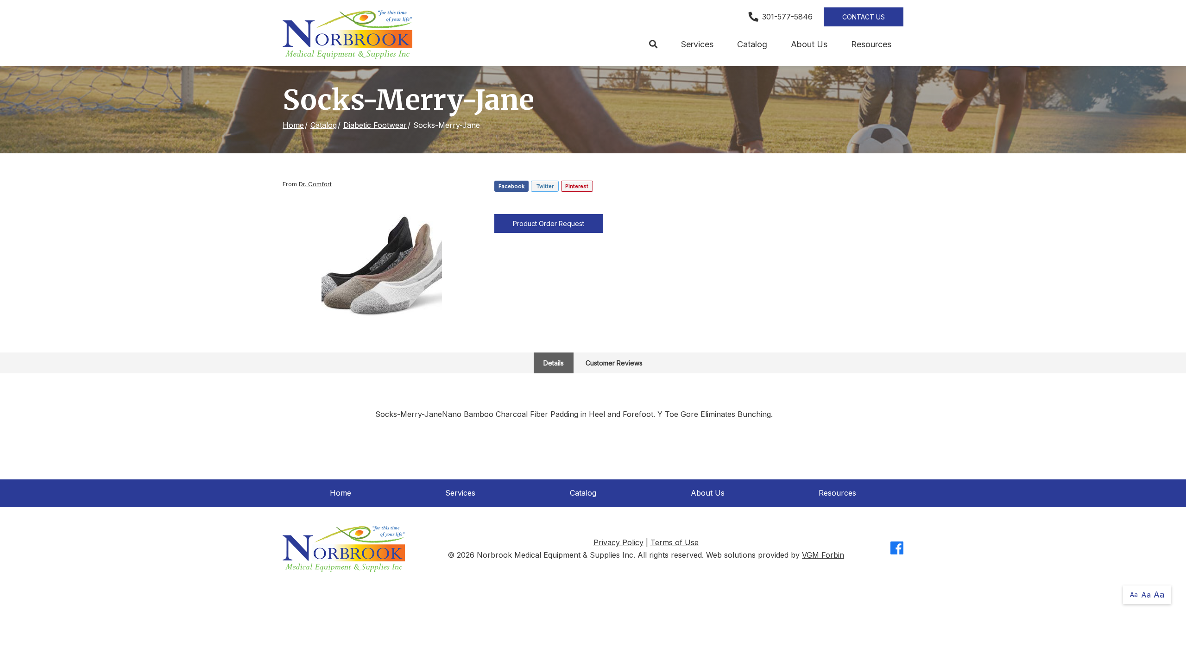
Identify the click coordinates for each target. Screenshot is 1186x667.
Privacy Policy (618, 542)
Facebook (511, 186)
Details (553, 363)
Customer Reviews (614, 363)
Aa (1134, 594)
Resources (871, 44)
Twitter (545, 186)
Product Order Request (548, 223)
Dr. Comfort (315, 184)
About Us (809, 44)
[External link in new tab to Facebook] (896, 549)
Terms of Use (674, 542)
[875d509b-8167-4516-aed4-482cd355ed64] (382, 267)
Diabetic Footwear (375, 125)
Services (697, 44)
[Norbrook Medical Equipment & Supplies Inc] (347, 34)
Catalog (752, 44)
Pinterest (576, 186)
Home (293, 125)
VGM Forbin (823, 555)
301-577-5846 (787, 16)
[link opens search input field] (653, 44)
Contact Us (863, 17)
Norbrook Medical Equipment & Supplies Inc (555, 555)
